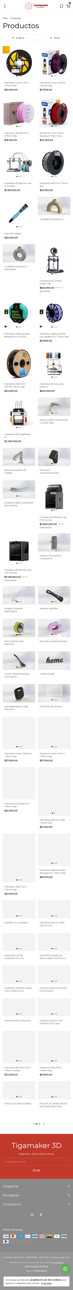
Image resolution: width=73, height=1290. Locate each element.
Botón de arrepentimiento (36, 1266)
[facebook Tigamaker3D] (41, 1214)
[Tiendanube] (37, 1271)
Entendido (46, 1283)
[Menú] (5, 6)
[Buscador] (61, 6)
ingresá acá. (58, 1262)
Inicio (5, 18)
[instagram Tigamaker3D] (32, 1214)
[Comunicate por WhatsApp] (65, 1269)
